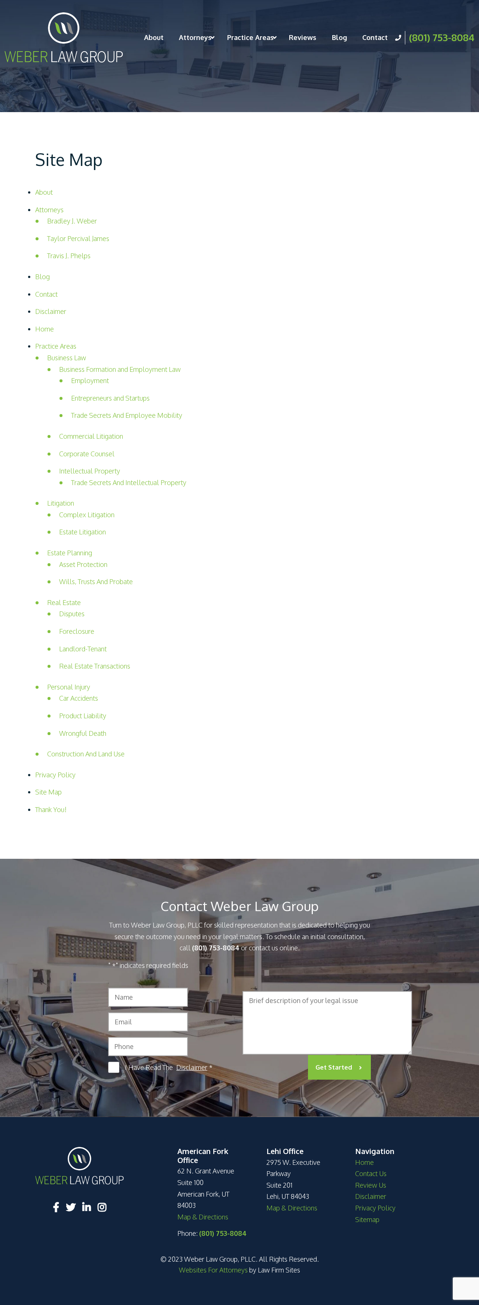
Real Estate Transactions (94, 666)
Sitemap (367, 1219)
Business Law (66, 358)
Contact (375, 37)
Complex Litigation (87, 514)
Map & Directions (202, 1217)
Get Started (333, 1067)
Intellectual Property (89, 471)
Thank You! (51, 809)
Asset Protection (83, 564)
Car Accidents (78, 698)
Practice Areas (250, 37)
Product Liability (82, 716)
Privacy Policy (55, 775)
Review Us (370, 1185)
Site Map (48, 792)
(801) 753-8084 (442, 37)
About (154, 37)
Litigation (60, 503)
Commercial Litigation (91, 436)
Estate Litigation (82, 532)
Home (44, 329)
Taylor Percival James (78, 238)
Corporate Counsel (87, 454)
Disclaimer (50, 311)
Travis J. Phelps (69, 256)
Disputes (72, 614)
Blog (339, 37)
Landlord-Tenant (83, 649)
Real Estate (64, 602)
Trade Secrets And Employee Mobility (126, 415)
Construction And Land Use (86, 754)
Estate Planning (69, 553)
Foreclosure (76, 631)
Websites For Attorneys (213, 1270)
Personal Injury (68, 687)
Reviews (302, 37)
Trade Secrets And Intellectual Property (128, 482)
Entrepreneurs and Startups (110, 398)
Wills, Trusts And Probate (96, 581)
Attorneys (195, 37)
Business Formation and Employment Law (120, 369)
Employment (90, 380)
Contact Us (371, 1173)
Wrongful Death (82, 733)
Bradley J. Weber (72, 221)
